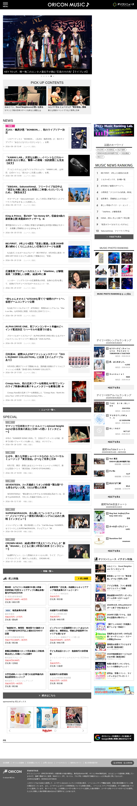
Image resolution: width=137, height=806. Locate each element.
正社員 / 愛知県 (15, 615)
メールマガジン (61, 763)
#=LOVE (100, 150)
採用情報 (119, 763)
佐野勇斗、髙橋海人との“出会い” (114, 199)
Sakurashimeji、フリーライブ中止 (115, 231)
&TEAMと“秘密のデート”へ (112, 186)
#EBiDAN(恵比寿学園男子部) (107, 153)
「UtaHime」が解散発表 (111, 212)
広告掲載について (33, 763)
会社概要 (6, 763)
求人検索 (84, 578)
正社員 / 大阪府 (69, 658)
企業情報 (129, 763)
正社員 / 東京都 (69, 593)
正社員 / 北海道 (24, 657)
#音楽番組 (125, 153)
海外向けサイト (76, 763)
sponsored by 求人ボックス (14, 701)
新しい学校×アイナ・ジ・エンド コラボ (117, 205)
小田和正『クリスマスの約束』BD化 (116, 192)
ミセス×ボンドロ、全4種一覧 (113, 179)
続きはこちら (49, 695)
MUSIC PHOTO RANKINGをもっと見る (114, 294)
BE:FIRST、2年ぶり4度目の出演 (114, 173)
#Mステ (100, 157)
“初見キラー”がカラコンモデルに (114, 224)
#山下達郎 (121, 150)
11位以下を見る (115, 237)
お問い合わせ (48, 763)
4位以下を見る (114, 388)
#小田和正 (110, 150)
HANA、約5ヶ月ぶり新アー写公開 (115, 218)
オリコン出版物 (18, 763)
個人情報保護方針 (91, 763)
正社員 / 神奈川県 (24, 594)
